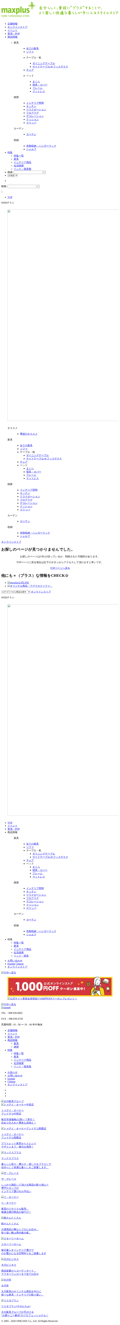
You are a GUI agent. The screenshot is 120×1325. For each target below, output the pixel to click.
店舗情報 (13, 23)
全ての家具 (32, 48)
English (11, 963)
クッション (32, 119)
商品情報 (13, 37)
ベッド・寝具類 (22, 169)
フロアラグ (32, 112)
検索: (10, 172)
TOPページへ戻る (60, 568)
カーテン (31, 134)
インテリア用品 (22, 162)
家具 (16, 159)
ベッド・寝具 (21, 955)
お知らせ (13, 1072)
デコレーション (35, 116)
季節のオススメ (29, 434)
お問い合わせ (15, 960)
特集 (10, 152)
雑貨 (16, 1046)
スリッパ (31, 122)
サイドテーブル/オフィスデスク (50, 66)
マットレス (38, 91)
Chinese (20, 963)
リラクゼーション (36, 109)
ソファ (30, 51)
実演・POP (14, 33)
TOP (10, 197)
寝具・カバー (40, 84)
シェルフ (31, 149)
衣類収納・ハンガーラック (41, 146)
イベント (13, 30)
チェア (30, 70)
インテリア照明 (35, 103)
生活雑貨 (19, 165)
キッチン (31, 106)
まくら (36, 81)
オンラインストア (18, 27)
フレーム (37, 88)
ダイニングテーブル (43, 63)
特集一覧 (19, 155)
